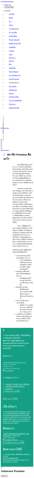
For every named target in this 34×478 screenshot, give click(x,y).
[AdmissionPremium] (7, 1)
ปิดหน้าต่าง (4, 476)
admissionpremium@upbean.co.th (14, 362)
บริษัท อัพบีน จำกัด (17, 341)
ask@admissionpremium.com (16, 433)
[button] (3, 150)
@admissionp (9, 371)
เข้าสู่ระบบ (7, 5)
